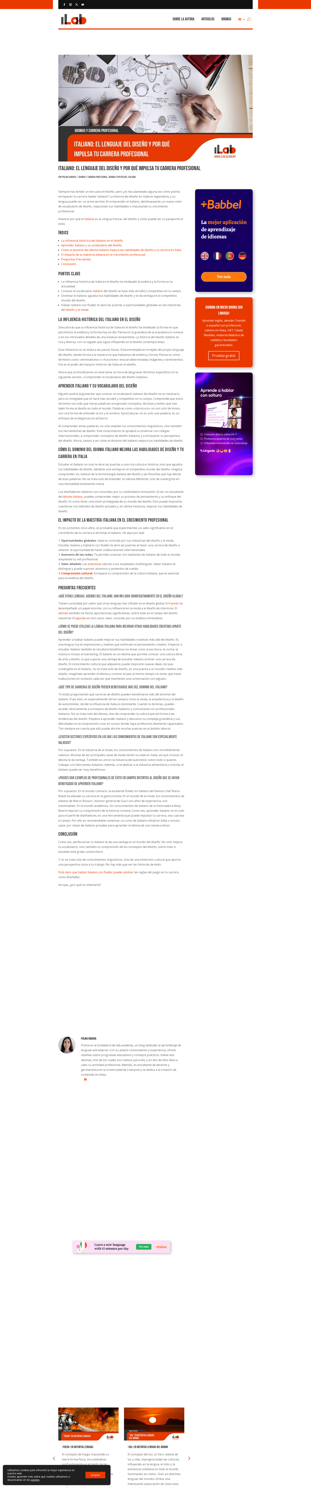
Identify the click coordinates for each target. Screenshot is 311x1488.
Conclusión (68, 264)
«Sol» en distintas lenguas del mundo (148, 1447)
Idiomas (226, 19)
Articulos (207, 19)
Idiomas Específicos (118, 177)
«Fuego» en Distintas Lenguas (77, 1447)
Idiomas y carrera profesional (92, 177)
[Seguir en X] (76, 4)
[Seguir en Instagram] (70, 4)
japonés (80, 618)
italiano (89, 219)
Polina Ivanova (69, 177)
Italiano (132, 177)
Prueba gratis (223, 355)
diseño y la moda (77, 310)
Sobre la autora (183, 19)
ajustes (35, 1480)
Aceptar (95, 1475)
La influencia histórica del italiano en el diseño (92, 241)
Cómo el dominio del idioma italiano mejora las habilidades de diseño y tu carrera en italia (121, 250)
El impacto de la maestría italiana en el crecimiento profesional (103, 255)
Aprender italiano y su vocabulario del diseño (91, 245)
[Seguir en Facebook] (64, 4)
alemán (63, 613)
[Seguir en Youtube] (82, 4)
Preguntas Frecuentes (76, 259)
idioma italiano (73, 497)
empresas (94, 564)
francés (173, 603)
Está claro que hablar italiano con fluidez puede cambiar (95, 872)
